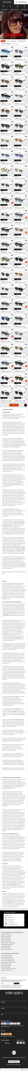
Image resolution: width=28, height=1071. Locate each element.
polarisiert (6, 809)
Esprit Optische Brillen (6, 970)
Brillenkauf (4, 837)
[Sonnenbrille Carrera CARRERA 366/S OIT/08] (20, 214)
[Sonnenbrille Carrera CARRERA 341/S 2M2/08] (7, 244)
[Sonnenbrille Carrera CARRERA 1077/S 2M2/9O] (7, 199)
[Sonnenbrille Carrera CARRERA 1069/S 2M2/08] (20, 51)
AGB (8, 1064)
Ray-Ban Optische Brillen (7, 955)
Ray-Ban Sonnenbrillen (6, 934)
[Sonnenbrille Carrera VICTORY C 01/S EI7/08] (20, 199)
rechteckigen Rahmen (6, 684)
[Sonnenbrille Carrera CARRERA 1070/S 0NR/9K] (7, 184)
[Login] (17, 6)
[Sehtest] (3, 6)
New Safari (16, 621)
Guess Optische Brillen (6, 965)
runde (3, 710)
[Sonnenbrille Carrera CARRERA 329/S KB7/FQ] (20, 333)
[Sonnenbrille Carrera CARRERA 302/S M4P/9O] (7, 125)
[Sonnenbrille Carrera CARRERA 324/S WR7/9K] (20, 318)
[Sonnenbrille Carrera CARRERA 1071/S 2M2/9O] (7, 392)
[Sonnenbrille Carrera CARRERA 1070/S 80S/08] (20, 95)
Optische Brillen (15, 9)
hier (19, 987)
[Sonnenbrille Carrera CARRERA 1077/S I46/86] (20, 377)
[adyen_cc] (2, 1023)
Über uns (3, 1002)
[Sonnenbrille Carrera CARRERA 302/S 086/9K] (20, 80)
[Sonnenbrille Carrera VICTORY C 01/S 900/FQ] (20, 169)
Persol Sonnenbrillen (6, 937)
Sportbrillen (24, 9)
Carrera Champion (7, 603)
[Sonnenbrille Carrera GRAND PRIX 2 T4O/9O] (7, 95)
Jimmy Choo (22, 528)
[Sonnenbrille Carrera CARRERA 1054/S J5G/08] (7, 155)
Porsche (12, 441)
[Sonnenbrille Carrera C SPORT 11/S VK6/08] (7, 333)
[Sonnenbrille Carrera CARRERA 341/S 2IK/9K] (7, 303)
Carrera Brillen (5, 433)
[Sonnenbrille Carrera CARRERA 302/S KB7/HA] (7, 80)
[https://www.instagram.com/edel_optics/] (21, 1043)
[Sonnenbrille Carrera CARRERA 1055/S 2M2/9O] (20, 392)
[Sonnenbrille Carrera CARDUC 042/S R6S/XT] (7, 318)
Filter (4, 41)
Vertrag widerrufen (14, 1061)
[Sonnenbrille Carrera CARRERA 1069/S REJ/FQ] (7, 140)
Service (3, 1008)
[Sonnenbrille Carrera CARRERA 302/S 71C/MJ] (7, 258)
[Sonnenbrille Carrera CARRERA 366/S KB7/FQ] (20, 229)
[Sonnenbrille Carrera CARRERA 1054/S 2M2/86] (20, 140)
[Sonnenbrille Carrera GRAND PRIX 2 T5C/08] (7, 51)
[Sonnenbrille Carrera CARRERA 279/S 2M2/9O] (20, 184)
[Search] (10, 6)
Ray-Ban (16, 899)
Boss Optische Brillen (6, 967)
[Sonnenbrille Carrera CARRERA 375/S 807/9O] (20, 258)
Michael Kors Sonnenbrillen (7, 944)
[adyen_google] (18, 1023)
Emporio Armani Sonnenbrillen (8, 942)
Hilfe (2, 1014)
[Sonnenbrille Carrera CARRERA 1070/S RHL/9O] (20, 110)
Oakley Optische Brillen (6, 957)
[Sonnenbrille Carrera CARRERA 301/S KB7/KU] (7, 273)
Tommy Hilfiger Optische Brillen (8, 968)
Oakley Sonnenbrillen (6, 936)
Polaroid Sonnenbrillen (6, 941)
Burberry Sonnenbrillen (6, 949)
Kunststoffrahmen (5, 699)
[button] (7, 2)
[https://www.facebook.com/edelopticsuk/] (18, 1043)
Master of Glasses (8, 855)
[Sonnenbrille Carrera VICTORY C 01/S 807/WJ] (20, 244)
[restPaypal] (12, 1023)
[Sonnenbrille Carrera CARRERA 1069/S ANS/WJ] (20, 125)
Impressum (18, 1064)
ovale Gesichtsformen (10, 710)
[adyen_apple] (15, 1023)
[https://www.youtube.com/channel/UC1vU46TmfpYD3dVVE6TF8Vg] (23, 1043)
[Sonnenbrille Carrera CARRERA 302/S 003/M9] (7, 65)
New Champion (23, 620)
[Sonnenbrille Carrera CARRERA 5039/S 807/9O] (7, 229)
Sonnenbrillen (4, 9)
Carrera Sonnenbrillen (6, 939)
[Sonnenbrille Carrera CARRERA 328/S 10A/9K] (7, 288)
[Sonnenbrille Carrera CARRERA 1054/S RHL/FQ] (20, 348)
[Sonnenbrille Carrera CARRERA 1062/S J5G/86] (20, 273)
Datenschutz (12, 1064)
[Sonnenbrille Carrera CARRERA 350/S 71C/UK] (7, 169)
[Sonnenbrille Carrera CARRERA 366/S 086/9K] (20, 303)
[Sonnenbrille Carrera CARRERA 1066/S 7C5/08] (20, 155)
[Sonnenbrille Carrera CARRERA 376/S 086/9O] (7, 377)
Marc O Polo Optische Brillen (7, 960)
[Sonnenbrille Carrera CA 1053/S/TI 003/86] (7, 348)
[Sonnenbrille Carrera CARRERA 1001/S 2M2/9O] (20, 362)
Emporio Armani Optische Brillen (8, 962)
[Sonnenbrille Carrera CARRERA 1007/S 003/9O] (20, 288)
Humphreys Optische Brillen (7, 958)
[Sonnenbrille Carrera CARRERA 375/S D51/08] (7, 362)
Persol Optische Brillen (6, 963)
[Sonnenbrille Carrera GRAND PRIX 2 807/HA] (20, 65)
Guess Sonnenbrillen (6, 946)
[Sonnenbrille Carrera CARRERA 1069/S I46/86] (7, 110)
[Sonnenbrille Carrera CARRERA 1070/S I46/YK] (7, 214)
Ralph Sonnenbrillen (5, 947)
